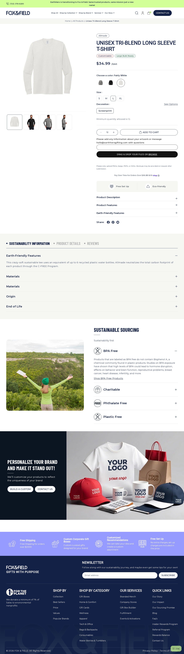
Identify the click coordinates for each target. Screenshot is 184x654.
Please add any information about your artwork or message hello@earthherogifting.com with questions (129, 141)
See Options (171, 104)
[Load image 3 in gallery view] (47, 122)
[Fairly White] (121, 83)
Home (68, 21)
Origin (10, 296)
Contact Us (162, 13)
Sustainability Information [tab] (29, 243)
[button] (68, 13)
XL (120, 98)
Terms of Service (169, 651)
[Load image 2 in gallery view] (31, 122)
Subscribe (168, 575)
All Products (78, 21)
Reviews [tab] (93, 243)
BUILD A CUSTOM (20, 489)
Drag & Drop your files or (137, 154)
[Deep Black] (111, 83)
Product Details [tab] (68, 243)
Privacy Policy (150, 651)
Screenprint (105, 110)
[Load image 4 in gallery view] (64, 122)
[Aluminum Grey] (101, 83)
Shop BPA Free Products (108, 378)
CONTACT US (45, 489)
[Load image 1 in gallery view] (14, 122)
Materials (13, 276)
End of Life (14, 306)
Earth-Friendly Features (23, 255)
